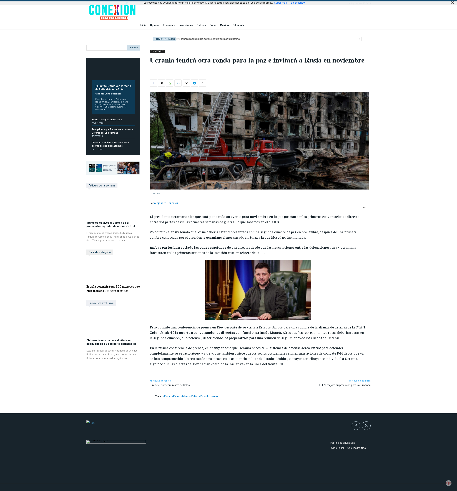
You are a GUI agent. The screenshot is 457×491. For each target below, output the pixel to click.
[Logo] (155, 12)
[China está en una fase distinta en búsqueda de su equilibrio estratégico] (113, 324)
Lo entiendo (298, 2)
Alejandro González (166, 203)
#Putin (166, 396)
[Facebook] (153, 83)
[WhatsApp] (169, 83)
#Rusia (176, 396)
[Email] (186, 83)
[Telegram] (194, 83)
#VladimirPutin (189, 396)
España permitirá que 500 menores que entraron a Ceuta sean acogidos (113, 288)
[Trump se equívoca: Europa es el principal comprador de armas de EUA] (113, 206)
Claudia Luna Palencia (108, 93)
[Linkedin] (178, 83)
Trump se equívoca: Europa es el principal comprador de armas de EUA (110, 224)
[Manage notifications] (448, 483)
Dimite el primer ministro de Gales (170, 385)
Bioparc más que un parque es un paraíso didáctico (209, 39)
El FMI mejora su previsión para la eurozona (345, 385)
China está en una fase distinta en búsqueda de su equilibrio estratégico (111, 341)
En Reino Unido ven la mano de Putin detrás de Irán (113, 87)
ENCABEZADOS (157, 51)
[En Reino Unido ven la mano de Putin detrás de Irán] (113, 71)
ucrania (215, 396)
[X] (161, 83)
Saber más (280, 2)
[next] (365, 39)
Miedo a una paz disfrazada (107, 119)
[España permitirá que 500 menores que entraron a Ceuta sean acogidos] (113, 270)
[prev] (359, 39)
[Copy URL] (202, 83)
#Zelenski (204, 396)
